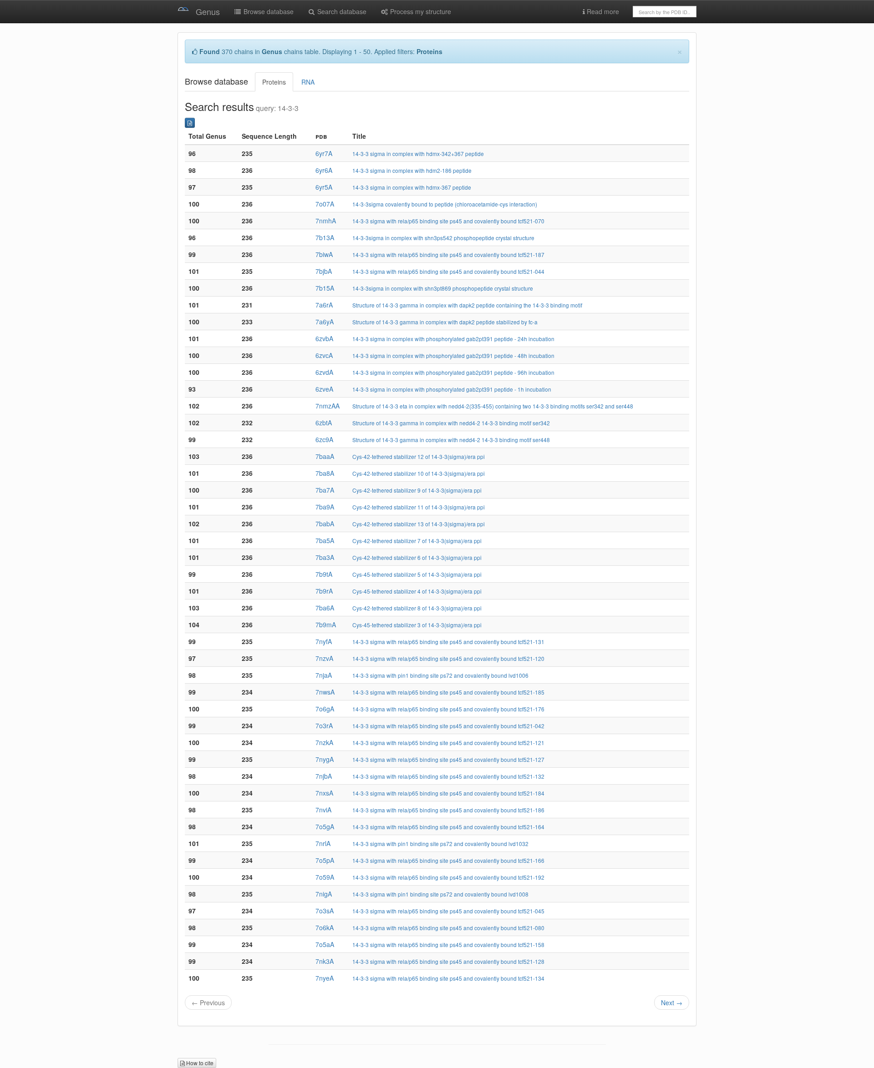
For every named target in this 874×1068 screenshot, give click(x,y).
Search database (340, 11)
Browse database (268, 11)
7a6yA (324, 321)
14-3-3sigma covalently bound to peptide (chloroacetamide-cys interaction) (444, 204)
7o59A (324, 877)
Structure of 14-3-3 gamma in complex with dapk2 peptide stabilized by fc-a (445, 322)
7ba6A (324, 607)
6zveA (324, 388)
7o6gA (324, 708)
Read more (602, 11)
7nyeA (324, 977)
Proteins (274, 81)
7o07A (324, 203)
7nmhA (325, 220)
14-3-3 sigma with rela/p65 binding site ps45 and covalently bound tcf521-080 (448, 928)
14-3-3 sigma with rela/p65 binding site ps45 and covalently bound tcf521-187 (448, 254)
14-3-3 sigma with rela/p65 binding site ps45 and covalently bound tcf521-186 (448, 810)
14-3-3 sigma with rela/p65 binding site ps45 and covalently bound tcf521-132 (448, 776)
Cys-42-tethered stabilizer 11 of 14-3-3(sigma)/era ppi (418, 507)
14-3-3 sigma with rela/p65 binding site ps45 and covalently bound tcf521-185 (448, 692)
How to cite (199, 1063)
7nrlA (322, 843)
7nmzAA (327, 405)
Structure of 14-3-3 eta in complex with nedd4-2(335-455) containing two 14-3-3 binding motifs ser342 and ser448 (492, 406)
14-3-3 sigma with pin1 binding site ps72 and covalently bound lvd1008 (440, 894)
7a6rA (324, 304)
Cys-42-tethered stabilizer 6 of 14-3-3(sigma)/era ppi (417, 557)
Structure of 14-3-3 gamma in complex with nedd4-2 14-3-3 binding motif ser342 (451, 423)
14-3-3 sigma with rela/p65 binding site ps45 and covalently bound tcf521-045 (448, 911)
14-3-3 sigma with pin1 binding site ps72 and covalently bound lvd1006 (440, 675)
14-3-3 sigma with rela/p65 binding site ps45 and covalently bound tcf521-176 (448, 709)
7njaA (323, 675)
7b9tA (323, 574)
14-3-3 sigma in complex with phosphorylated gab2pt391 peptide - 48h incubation (453, 355)
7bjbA (323, 271)
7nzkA (324, 742)
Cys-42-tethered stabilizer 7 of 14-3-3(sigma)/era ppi (417, 540)
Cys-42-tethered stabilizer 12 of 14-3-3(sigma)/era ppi (418, 456)
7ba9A (324, 506)
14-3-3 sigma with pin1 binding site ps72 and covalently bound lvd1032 (440, 843)
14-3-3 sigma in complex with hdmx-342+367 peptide (418, 153)
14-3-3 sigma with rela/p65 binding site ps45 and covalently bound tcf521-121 (448, 742)
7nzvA (324, 658)
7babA (324, 523)
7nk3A (324, 961)
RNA (308, 81)
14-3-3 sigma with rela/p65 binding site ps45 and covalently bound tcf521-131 (448, 641)
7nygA (324, 759)
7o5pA (324, 860)
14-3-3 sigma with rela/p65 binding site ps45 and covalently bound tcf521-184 (448, 793)
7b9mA (325, 624)
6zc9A (324, 439)
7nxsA (324, 792)
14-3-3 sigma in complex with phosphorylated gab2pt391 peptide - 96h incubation (453, 372)
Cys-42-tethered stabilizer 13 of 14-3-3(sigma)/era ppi (418, 524)
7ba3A (324, 557)
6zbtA (323, 422)
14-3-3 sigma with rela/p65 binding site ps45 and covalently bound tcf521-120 (448, 658)
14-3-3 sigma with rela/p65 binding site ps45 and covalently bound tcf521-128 (448, 961)
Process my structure (419, 11)
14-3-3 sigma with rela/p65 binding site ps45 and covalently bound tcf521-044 (448, 271)
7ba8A (324, 473)
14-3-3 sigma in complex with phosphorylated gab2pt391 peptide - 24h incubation (453, 339)
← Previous (208, 1002)
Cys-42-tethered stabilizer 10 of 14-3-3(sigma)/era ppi (418, 473)
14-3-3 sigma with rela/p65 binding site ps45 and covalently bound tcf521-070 (448, 221)
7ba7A (324, 489)
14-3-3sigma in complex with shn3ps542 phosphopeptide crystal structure (443, 238)
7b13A (324, 237)
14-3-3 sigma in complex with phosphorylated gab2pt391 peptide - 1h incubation (451, 389)
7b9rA (324, 590)
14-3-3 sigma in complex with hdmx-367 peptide (411, 187)
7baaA (324, 456)
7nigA (323, 893)
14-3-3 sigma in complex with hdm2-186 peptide (412, 170)
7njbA (323, 776)
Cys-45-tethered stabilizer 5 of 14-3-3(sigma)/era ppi (417, 574)
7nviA (323, 809)
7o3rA (324, 725)
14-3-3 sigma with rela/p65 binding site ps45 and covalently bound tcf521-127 (448, 759)
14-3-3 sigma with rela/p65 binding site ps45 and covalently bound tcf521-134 (448, 978)
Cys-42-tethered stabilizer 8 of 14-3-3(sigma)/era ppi (417, 608)
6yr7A (323, 153)
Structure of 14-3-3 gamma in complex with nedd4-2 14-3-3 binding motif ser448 (451, 439)
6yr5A (323, 186)
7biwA (324, 254)
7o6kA (324, 927)
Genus (208, 11)
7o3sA (324, 910)
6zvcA (324, 355)
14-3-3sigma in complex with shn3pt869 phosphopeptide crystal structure (442, 288)
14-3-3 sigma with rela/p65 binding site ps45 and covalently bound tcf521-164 (448, 827)
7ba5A (324, 540)
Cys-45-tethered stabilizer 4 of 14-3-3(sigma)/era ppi (417, 591)
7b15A (324, 287)
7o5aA (324, 944)
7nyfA (323, 641)
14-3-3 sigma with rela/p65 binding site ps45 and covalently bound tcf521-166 (448, 860)
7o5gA (324, 826)
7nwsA (325, 691)
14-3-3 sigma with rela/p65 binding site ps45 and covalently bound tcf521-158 (448, 944)
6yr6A (323, 170)
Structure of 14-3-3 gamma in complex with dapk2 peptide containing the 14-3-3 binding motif (467, 305)
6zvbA (324, 338)
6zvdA (324, 372)
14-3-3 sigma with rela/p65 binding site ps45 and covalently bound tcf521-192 (448, 877)
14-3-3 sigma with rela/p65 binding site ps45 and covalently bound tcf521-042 (448, 726)
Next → (671, 1002)
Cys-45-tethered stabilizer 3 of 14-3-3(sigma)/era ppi (417, 625)
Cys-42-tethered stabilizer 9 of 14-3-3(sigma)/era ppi (417, 490)
